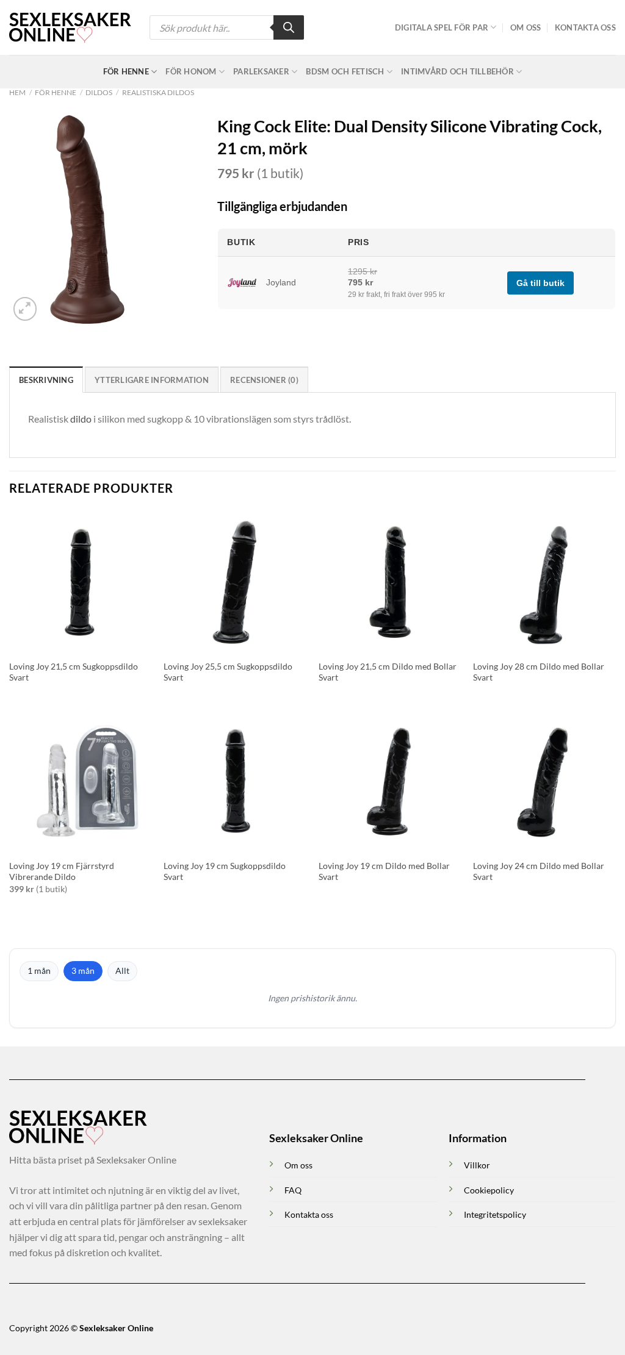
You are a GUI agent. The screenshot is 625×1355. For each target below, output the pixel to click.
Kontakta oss (585, 27)
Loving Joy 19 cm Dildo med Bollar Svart (384, 871)
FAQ (293, 1190)
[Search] (288, 27)
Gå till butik (540, 283)
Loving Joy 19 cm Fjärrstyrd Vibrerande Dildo (61, 871)
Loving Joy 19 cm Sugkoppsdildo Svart (225, 871)
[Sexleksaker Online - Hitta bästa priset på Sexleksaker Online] (70, 27)
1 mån (39, 970)
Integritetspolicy (495, 1214)
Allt (122, 970)
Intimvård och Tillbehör (457, 71)
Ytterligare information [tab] (152, 380)
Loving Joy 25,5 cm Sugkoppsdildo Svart (228, 672)
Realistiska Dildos (158, 92)
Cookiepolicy (489, 1190)
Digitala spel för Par (441, 27)
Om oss (525, 27)
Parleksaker (261, 71)
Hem (17, 92)
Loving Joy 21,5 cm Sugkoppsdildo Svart (73, 672)
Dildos (98, 92)
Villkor (477, 1165)
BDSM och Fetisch (345, 71)
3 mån (83, 970)
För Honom (190, 71)
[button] (25, 309)
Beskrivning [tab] (46, 380)
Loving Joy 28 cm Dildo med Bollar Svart (538, 672)
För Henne (126, 71)
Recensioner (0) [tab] (264, 380)
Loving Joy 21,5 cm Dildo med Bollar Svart (388, 672)
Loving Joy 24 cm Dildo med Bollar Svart (538, 871)
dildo (81, 418)
